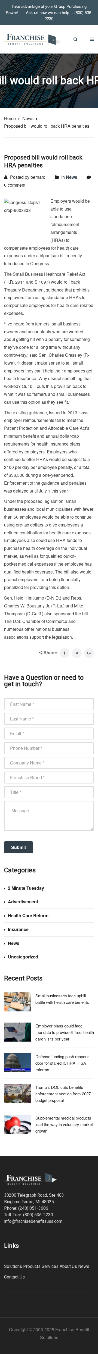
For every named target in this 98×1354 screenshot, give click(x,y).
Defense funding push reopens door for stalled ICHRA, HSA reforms (62, 1063)
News (27, 118)
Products (32, 1266)
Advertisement (23, 901)
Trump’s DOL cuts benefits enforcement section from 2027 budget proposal (63, 1093)
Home (10, 118)
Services (50, 1266)
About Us (68, 1266)
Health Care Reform (28, 915)
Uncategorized (23, 957)
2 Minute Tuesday (26, 888)
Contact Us (14, 1277)
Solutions (13, 1266)
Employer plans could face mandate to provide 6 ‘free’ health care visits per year (64, 1032)
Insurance (18, 929)
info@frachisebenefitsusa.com (33, 1221)
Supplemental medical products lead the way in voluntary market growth (64, 1124)
